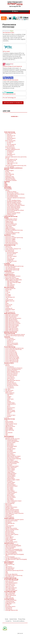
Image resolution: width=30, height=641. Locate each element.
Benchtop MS (8, 289)
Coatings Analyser (11, 482)
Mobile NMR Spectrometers (11, 320)
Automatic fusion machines (11, 520)
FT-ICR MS (7, 292)
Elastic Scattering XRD (10, 592)
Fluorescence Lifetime (10, 240)
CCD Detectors (10, 366)
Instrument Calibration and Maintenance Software (16, 198)
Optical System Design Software (14, 204)
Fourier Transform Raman (11, 424)
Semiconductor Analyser (12, 461)
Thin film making (9, 540)
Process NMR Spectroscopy (11, 355)
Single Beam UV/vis (9, 586)
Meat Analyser (10, 443)
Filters (8, 400)
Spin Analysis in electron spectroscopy (13, 575)
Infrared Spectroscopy (9, 245)
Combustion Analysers (12, 492)
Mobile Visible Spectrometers (11, 329)
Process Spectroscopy (9, 347)
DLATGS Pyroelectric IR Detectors (14, 368)
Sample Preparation (9, 518)
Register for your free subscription (9, 124)
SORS (6, 433)
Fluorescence (7, 235)
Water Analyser (10, 499)
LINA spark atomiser (10, 568)
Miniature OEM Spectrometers (12, 509)
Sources (7, 417)
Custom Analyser (11, 491)
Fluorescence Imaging (10, 238)
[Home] (15, 4)
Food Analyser (10, 471)
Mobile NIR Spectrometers (11, 319)
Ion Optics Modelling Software (14, 200)
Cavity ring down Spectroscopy (12, 270)
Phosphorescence (9, 273)
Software (7, 190)
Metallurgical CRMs (9, 176)
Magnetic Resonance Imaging (12, 278)
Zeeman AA (9, 139)
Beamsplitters (10, 394)
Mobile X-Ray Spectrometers (11, 328)
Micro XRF (7, 605)
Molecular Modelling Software (14, 202)
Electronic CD (10, 342)
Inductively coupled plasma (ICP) (12, 149)
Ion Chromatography (10, 556)
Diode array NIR (10, 258)
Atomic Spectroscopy (9, 132)
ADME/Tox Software (11, 191)
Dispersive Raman (9, 422)
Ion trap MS (8, 296)
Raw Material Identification (13, 462)
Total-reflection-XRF (9, 576)
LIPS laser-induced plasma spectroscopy (14, 266)
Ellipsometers (8, 504)
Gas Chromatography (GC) (11, 553)
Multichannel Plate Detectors (13, 380)
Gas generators (8, 506)
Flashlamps (7, 181)
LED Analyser (10, 447)
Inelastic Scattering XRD (10, 595)
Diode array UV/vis (9, 581)
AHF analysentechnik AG (9, 94)
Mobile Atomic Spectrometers (12, 314)
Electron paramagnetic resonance (12, 276)
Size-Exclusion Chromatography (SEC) (13, 549)
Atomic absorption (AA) (10, 133)
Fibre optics (7, 389)
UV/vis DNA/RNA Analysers (11, 583)
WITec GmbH (6, 51)
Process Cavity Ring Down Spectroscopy (14, 348)
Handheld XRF (8, 604)
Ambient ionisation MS (10, 288)
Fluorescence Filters (9, 236)
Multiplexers (9, 409)
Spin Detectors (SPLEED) (12, 385)
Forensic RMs (8, 175)
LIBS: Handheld (10, 166)
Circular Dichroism (9, 338)
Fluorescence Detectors (12, 373)
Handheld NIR (10, 260)
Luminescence (7, 271)
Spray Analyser (10, 494)
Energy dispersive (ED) (10, 602)
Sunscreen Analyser (11, 497)
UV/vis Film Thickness (10, 585)
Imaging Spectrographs (10, 233)
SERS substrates (9, 432)
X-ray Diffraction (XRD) (9, 591)
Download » (14, 116)
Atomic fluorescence (10, 147)
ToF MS (7, 310)
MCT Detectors (10, 379)
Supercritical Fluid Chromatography (13, 545)
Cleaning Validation (11, 476)
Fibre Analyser (10, 487)
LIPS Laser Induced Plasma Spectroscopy (14, 335)
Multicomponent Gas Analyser (14, 456)
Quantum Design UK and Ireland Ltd (12, 66)
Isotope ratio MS (9, 299)
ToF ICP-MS (9, 164)
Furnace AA (9, 137)
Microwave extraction (10, 533)
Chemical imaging (9, 222)
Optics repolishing (11, 411)
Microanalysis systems (10, 606)
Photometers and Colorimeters (12, 512)
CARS (6, 420)
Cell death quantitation (12, 440)
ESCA (6, 565)
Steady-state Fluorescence (11, 242)
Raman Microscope (9, 430)
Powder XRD (8, 596)
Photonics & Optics (9, 363)
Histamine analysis (11, 442)
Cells (8, 395)
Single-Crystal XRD (9, 597)
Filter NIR (9, 262)
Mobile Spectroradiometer (11, 327)
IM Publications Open (8, 32)
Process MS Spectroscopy (11, 353)
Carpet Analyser (10, 477)
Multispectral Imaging (10, 229)
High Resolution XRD (10, 594)
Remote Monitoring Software (13, 207)
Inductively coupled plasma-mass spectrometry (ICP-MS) (16, 157)
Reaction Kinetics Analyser (13, 457)
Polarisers (9, 412)
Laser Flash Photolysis (10, 267)
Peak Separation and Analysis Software (16, 205)
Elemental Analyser (11, 484)
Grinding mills (8, 527)
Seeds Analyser (10, 460)
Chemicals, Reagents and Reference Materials (13, 168)
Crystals (9, 397)
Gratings (9, 401)
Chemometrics (8, 189)
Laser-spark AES (10, 145)
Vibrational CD (10, 345)
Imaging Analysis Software (11, 219)
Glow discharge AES (11, 144)
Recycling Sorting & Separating (14, 458)
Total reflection (8, 609)
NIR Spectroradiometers (12, 252)
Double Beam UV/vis (10, 584)
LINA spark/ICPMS (9, 569)
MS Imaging (8, 294)
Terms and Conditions (18, 621)
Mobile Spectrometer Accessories (12, 323)
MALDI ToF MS (8, 304)
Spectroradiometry (9, 561)
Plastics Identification (12, 467)
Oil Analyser (9, 465)
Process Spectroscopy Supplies (12, 358)
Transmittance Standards (11, 180)
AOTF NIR (9, 257)
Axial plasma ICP (10, 150)
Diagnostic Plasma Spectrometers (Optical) (15, 334)
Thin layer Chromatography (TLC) (12, 558)
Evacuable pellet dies (10, 523)
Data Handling (7, 188)
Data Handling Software (12, 195)
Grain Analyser (10, 453)
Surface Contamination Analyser (14, 501)
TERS (6, 435)
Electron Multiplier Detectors (13, 371)
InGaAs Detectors (11, 378)
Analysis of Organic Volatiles (13, 479)
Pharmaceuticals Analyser (13, 466)
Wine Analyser (10, 498)
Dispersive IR (8, 246)
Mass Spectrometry (9, 287)
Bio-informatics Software (12, 192)
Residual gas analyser (10, 309)
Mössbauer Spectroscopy (10, 332)
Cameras (7, 364)
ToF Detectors (10, 386)
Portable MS (8, 306)
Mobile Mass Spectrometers (11, 315)
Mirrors (8, 406)
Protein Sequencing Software (13, 206)
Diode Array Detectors (12, 370)
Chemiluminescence (9, 272)
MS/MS (7, 303)
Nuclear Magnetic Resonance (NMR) (13, 279)
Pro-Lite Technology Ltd (9, 97)
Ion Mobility (7, 263)
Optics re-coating (11, 410)
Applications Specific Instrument (12, 438)
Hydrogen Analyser (11, 448)
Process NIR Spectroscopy (11, 354)
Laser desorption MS (10, 297)
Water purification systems (11, 542)
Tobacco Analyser (11, 502)
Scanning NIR (10, 255)
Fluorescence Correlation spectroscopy (14, 237)
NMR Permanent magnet (12, 281)
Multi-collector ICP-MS (12, 159)
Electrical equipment (9, 503)
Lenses (8, 405)
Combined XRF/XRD (9, 601)
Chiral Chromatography (10, 546)
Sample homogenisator (10, 539)
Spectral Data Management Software (15, 210)
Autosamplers (8, 522)
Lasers (6, 185)
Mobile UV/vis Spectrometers (11, 330)
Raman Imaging (8, 427)
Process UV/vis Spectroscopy (11, 359)
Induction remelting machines (12, 529)
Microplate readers (9, 508)
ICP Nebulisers (10, 152)
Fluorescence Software (10, 241)
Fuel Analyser (10, 450)
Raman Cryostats (9, 421)
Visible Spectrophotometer (11, 590)
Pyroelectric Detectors (12, 384)
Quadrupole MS (8, 308)
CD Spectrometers (11, 339)
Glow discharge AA (11, 138)
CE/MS (6, 291)
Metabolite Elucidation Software (14, 201)
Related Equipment (9, 436)
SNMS (6, 573)
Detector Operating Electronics (14, 369)
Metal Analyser (10, 445)
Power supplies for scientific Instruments (14, 513)
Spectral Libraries (11, 211)
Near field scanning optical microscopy (14, 230)
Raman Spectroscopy (9, 419)
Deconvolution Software (12, 196)
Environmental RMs (9, 174)
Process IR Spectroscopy (10, 351)
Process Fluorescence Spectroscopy (13, 349)
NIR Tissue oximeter (11, 253)
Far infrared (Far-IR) (9, 250)
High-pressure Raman (10, 426)
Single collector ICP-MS (12, 163)
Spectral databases (9, 215)
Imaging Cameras (9, 221)
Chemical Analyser (11, 474)
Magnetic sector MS (9, 301)
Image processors (9, 227)
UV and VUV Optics (11, 415)
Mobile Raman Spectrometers (12, 324)
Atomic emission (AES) (10, 140)
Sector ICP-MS (10, 161)
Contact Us (8, 621)
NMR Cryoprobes (11, 284)
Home (6, 619)
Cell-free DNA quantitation (13, 441)
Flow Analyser (10, 488)
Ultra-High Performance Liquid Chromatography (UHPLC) (16, 560)
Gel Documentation (11, 452)
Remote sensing (9, 231)
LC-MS (6, 298)
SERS (6, 431)
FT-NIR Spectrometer (12, 261)
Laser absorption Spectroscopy (12, 268)
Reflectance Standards (10, 179)
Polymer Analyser (11, 468)
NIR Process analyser (12, 256)
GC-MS (6, 293)
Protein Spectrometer (12, 463)
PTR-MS (7, 307)
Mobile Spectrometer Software (12, 322)
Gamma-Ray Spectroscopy (10, 216)
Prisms (8, 414)
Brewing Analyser (11, 478)
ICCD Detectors (10, 376)
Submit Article (13, 619)
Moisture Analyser (11, 455)
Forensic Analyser (11, 469)
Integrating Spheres (11, 404)
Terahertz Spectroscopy (10, 578)
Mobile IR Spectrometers (10, 317)
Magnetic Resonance (9, 274)
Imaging (6, 217)
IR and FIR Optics (11, 402)
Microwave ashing (9, 532)
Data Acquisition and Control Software (15, 194)
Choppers (9, 396)
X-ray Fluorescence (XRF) (10, 600)
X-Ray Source (7, 186)
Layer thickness (8, 566)
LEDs (5, 183)
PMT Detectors (10, 381)
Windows (9, 416)
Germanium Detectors (12, 375)
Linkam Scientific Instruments (10, 80)
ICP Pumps (9, 153)
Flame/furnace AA (11, 135)
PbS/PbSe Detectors (11, 383)
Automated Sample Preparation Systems (14, 519)
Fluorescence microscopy (11, 224)
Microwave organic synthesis (11, 534)
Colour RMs (8, 173)
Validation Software (11, 214)
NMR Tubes (9, 283)
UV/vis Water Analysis (10, 589)
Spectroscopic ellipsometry (11, 574)
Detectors (7, 365)
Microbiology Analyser (12, 446)
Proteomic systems (9, 514)
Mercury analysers (11, 148)
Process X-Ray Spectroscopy (11, 361)
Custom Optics (10, 399)
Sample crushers (9, 538)
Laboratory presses (9, 530)
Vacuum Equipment (9, 517)
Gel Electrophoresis (9, 548)
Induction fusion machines (11, 528)
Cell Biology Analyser (11, 473)
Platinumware (8, 535)
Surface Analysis (8, 563)
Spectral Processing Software (13, 212)
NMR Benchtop (10, 286)
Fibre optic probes (9, 390)
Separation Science (9, 543)
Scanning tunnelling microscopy (12, 232)
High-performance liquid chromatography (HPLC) (14, 555)
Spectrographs (8, 515)
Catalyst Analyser (11, 472)
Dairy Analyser (10, 489)
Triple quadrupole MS (10, 312)
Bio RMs (7, 171)
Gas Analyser (10, 451)
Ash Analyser (10, 481)
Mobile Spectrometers (9, 313)
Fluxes (6, 524)
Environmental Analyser (12, 486)
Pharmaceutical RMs (10, 178)
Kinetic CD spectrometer (12, 343)
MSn (6, 302)
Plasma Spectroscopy (9, 333)
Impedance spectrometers (11, 507)
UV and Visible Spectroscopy (11, 579)
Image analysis (8, 226)
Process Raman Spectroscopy (12, 356)
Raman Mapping (9, 428)
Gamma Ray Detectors (12, 374)
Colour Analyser (10, 483)
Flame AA (9, 134)
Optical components (9, 392)
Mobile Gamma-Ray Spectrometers (13, 318)
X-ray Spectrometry (9, 599)
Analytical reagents (9, 170)
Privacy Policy (21, 619)
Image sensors (8, 391)
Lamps (6, 184)
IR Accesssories (8, 247)
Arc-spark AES (10, 142)
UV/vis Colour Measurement (11, 580)
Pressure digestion (9, 537)
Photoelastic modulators (12, 344)
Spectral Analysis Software (13, 209)
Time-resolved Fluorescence (11, 243)
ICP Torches (9, 155)
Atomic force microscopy (11, 220)
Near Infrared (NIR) (9, 251)
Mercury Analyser (11, 496)
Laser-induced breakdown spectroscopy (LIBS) (15, 165)
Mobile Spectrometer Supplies (12, 325)
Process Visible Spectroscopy (11, 360)
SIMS (6, 571)
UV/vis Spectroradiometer (11, 587)
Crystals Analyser (11, 493)
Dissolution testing (9, 437)
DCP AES (9, 143)
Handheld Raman (9, 425)
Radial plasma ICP (11, 154)
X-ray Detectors (10, 388)
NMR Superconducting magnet (14, 282)
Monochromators (11, 407)
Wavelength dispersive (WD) (11, 610)
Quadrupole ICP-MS (11, 160)
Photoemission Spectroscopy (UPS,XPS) (14, 570)
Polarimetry (7, 337)
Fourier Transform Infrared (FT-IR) (13, 248)
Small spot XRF (8, 607)
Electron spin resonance (10, 277)
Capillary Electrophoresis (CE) (11, 544)
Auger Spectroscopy (9, 564)
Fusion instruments (9, 525)
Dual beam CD (10, 340)
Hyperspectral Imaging (10, 225)
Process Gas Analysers (10, 350)
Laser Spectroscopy (9, 265)
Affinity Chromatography (10, 551)
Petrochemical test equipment (12, 510)
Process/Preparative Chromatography (13, 550)
